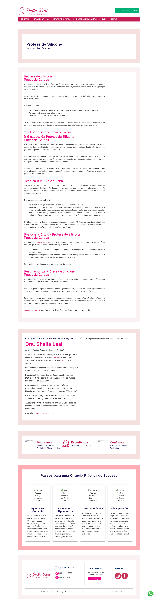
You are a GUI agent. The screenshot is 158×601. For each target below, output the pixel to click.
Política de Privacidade (116, 592)
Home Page (24, 19)
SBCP (64, 360)
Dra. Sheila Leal (41, 19)
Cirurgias (55, 357)
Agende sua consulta (32, 310)
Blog (104, 19)
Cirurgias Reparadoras (86, 19)
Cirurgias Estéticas (62, 19)
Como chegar (94, 579)
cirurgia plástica (43, 242)
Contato (115, 19)
